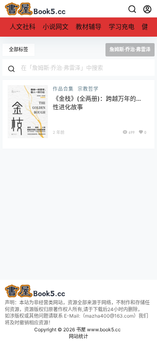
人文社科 (22, 27)
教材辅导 (88, 27)
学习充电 (121, 27)
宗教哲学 (88, 89)
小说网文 (55, 27)
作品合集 (63, 89)
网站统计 (78, 336)
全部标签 (18, 49)
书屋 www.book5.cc (98, 329)
